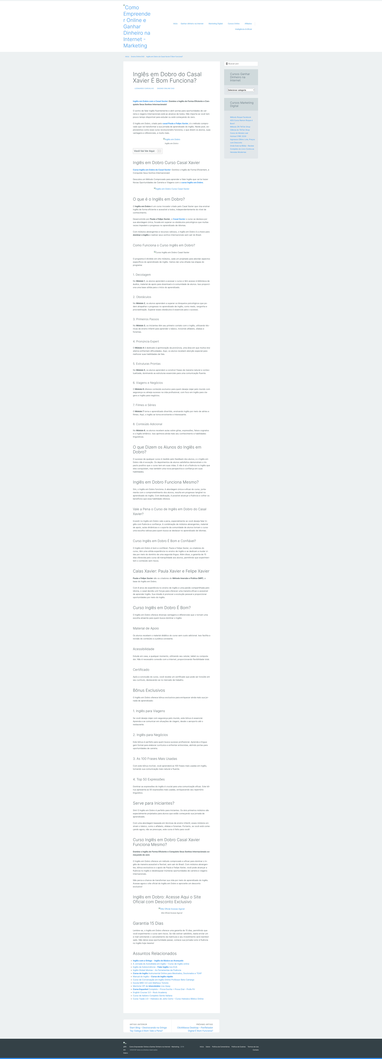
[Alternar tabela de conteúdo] (158, 151)
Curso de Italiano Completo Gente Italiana (152, 995)
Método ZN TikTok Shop (240, 127)
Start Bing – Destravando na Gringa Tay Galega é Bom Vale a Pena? (148, 1027)
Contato (256, 1050)
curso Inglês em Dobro (192, 182)
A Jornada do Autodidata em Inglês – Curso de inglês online (161, 964)
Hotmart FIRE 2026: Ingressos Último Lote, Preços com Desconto (242, 139)
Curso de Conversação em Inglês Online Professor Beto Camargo (163, 980)
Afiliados (248, 24)
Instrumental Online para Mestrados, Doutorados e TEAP (167, 973)
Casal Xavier (179, 219)
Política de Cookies (239, 1047)
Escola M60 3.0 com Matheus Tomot (150, 983)
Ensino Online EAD (165, 88)
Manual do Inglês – (153, 976)
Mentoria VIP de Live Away (151, 986)
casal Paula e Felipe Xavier (175, 123)
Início (175, 24)
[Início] (126, 1048)
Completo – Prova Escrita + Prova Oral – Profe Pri (164, 989)
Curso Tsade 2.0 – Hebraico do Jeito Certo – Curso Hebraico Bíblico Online (168, 999)
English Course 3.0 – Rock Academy (150, 992)
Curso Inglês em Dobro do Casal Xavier (152, 170)
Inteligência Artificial (243, 29)
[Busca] (256, 21)
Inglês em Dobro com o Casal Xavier (150, 101)
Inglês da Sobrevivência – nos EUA (155, 967)
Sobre (208, 1047)
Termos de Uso (253, 1047)
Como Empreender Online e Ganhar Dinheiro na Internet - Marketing (154, 1047)
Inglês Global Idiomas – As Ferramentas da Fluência (157, 970)
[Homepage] (137, 26)
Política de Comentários (221, 1047)
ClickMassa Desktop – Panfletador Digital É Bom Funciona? (195, 1027)
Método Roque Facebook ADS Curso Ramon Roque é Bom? (241, 120)
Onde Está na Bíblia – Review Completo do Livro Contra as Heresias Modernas (242, 149)
